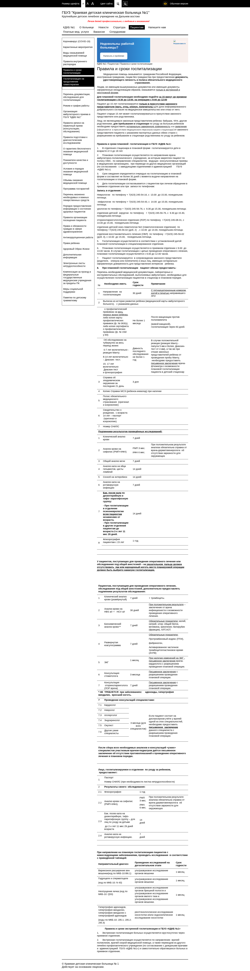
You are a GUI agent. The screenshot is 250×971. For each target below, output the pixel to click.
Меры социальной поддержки (73, 290)
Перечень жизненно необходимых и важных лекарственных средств (76, 197)
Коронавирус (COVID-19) (76, 41)
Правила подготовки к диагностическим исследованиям (75, 140)
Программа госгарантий (76, 188)
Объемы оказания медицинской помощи (75, 181)
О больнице (86, 27)
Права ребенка (71, 243)
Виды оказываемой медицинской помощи (75, 54)
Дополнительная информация (72, 256)
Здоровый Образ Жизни (76, 249)
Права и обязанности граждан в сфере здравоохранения (74, 229)
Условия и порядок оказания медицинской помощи (75, 171)
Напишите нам (157, 27)
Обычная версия (179, 3)
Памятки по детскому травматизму (74, 299)
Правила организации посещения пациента (75, 219)
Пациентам (136, 27)
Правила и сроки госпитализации (72, 71)
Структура (119, 27)
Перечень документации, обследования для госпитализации (76, 97)
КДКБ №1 (69, 27)
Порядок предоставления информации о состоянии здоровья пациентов (77, 209)
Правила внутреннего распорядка (75, 63)
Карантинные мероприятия (78, 47)
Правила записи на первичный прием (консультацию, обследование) (73, 127)
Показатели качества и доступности (75, 161)
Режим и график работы (76, 105)
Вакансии (99, 31)
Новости (103, 27)
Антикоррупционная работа (78, 237)
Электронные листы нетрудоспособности (74, 264)
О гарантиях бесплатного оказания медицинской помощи (77, 151)
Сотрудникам (117, 31)
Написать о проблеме (113, 56)
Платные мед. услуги (76, 31)
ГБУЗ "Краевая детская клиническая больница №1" (105, 13)
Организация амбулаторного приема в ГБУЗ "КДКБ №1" (76, 114)
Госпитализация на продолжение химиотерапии (73, 81)
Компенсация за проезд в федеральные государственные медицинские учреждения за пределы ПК (77, 278)
